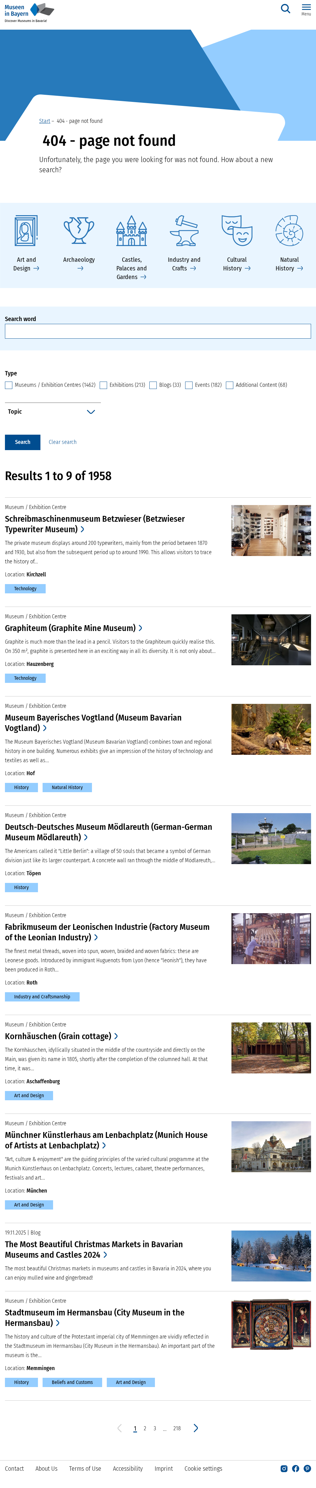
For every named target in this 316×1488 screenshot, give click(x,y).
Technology (25, 588)
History (21, 787)
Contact (14, 1468)
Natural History (67, 787)
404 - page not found (78, 121)
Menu (306, 14)
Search (22, 442)
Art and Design (29, 1095)
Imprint (164, 1468)
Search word (20, 319)
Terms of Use (85, 1468)
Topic (15, 411)
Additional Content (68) (261, 385)
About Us (46, 1468)
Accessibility (128, 1468)
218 (177, 1428)
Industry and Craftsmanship (42, 997)
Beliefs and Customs (72, 1382)
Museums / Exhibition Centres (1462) (55, 385)
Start (44, 121)
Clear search (63, 442)
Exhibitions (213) (127, 385)
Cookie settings (203, 1468)
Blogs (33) (170, 385)
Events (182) (208, 385)
